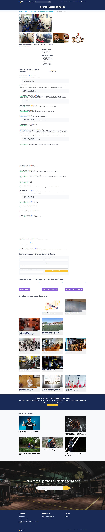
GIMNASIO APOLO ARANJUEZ (25, 369)
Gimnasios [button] (63, 2)
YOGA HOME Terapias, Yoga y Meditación (51, 389)
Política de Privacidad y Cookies (48, 518)
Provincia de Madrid (32, 11)
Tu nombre (22, 257)
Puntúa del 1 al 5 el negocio (50, 257)
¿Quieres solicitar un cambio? (24, 46)
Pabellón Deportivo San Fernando (72, 312)
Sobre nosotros (22, 516)
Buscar (67, 488)
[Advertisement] (69, 22)
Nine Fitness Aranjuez (70, 352)
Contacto (66, 516)
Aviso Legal (44, 517)
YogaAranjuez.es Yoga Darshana (26, 389)
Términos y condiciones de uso (48, 516)
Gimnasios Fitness (23, 11)
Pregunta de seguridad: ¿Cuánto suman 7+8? (28, 270)
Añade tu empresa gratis (74, 2)
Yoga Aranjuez (68, 389)
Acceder (84, 2)
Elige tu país (22, 530)
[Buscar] (49, 2)
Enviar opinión (57, 271)
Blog (19, 520)
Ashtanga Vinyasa (46, 312)
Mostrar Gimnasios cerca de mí (53, 490)
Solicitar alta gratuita (52, 404)
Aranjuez (51, 11)
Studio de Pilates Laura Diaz (48, 352)
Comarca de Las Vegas (43, 11)
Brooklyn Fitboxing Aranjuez (48, 369)
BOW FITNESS (22, 352)
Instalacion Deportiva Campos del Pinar (50, 332)
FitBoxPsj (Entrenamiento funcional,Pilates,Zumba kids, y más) (27, 333)
